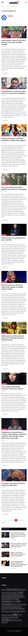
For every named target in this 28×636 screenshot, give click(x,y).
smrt (20, 615)
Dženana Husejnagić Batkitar (19, 596)
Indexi (15, 604)
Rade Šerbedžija (16, 611)
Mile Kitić (19, 606)
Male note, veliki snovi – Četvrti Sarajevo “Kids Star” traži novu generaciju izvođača (18, 545)
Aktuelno (4, 37)
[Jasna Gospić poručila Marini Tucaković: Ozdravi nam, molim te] (14, 379)
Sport (3, 480)
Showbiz (4, 235)
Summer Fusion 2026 (14, 617)
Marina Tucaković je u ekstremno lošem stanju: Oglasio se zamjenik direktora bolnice (12, 287)
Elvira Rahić (4, 598)
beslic (21, 593)
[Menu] (2, 2)
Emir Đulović (6, 601)
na (3, 611)
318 (3, 523)
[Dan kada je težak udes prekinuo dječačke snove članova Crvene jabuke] (14, 179)
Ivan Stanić (20, 604)
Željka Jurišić (4, 622)
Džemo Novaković (9, 596)
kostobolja (14, 606)
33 (19, 520)
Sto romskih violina (5, 617)
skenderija (9, 615)
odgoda (6, 611)
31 (12, 520)
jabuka (24, 604)
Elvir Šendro (10, 598)
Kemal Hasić (4, 606)
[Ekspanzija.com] (14, 2)
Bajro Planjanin (14, 592)
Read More (5, 73)
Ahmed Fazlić (22, 589)
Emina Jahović (16, 598)
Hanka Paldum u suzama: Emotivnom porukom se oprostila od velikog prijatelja (13, 42)
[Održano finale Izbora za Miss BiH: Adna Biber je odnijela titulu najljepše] (14, 130)
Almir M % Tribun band (6, 592)
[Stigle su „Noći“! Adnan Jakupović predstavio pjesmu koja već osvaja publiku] (5, 554)
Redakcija (10, 16)
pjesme (10, 611)
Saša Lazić (23, 611)
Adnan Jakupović (13, 589)
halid (18, 601)
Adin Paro (3, 589)
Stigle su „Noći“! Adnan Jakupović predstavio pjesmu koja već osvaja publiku (18, 554)
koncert (9, 606)
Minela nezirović (5, 608)
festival (13, 601)
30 (9, 520)
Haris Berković (7, 604)
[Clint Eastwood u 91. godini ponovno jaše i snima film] (14, 230)
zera (20, 620)
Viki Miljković (6, 620)
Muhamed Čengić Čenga (19, 608)
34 (22, 520)
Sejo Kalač (4, 615)
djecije (3, 596)
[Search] (26, 2)
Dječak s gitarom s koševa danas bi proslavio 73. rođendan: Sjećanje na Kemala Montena (12, 338)
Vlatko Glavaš (15, 620)
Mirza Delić (12, 608)
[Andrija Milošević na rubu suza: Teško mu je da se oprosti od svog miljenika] (14, 83)
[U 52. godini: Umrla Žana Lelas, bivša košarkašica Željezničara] (14, 475)
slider (15, 614)
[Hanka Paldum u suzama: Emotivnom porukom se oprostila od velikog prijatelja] (14, 32)
